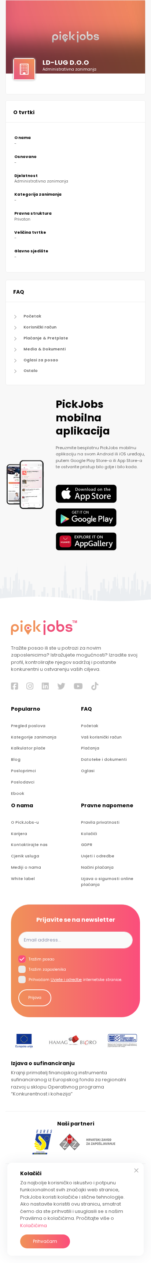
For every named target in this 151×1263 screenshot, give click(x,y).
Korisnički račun (39, 327)
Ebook (17, 793)
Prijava (34, 997)
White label (23, 879)
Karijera (19, 834)
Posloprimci (23, 771)
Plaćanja (90, 748)
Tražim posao (40, 959)
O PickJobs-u (25, 822)
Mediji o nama (26, 867)
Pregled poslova (28, 726)
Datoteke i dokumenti (104, 759)
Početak (32, 316)
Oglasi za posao (40, 360)
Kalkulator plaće (28, 748)
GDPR (86, 844)
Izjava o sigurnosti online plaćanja (107, 881)
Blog (16, 759)
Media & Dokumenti (44, 349)
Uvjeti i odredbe (97, 856)
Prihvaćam (45, 1241)
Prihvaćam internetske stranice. (74, 979)
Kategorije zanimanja (33, 737)
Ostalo (30, 370)
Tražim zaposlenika (46, 969)
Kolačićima (33, 1225)
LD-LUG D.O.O (66, 62)
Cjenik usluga (25, 856)
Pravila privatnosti (100, 822)
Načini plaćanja (97, 867)
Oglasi (88, 771)
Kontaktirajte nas (29, 844)
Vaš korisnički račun (101, 737)
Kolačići (89, 834)
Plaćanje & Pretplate (45, 338)
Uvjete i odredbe (66, 979)
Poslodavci (22, 782)
